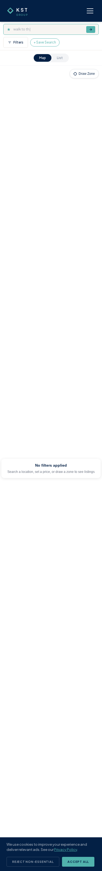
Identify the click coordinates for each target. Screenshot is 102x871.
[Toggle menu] (90, 11)
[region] (51, 468)
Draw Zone (87, 74)
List (60, 58)
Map (42, 58)
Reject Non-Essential (33, 861)
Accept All (78, 861)
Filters (18, 42)
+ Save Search (45, 42)
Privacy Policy (65, 849)
